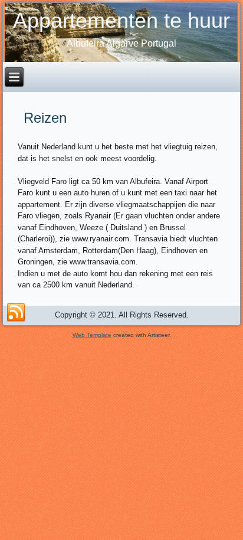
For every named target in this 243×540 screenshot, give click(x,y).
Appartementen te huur (121, 20)
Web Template (92, 335)
